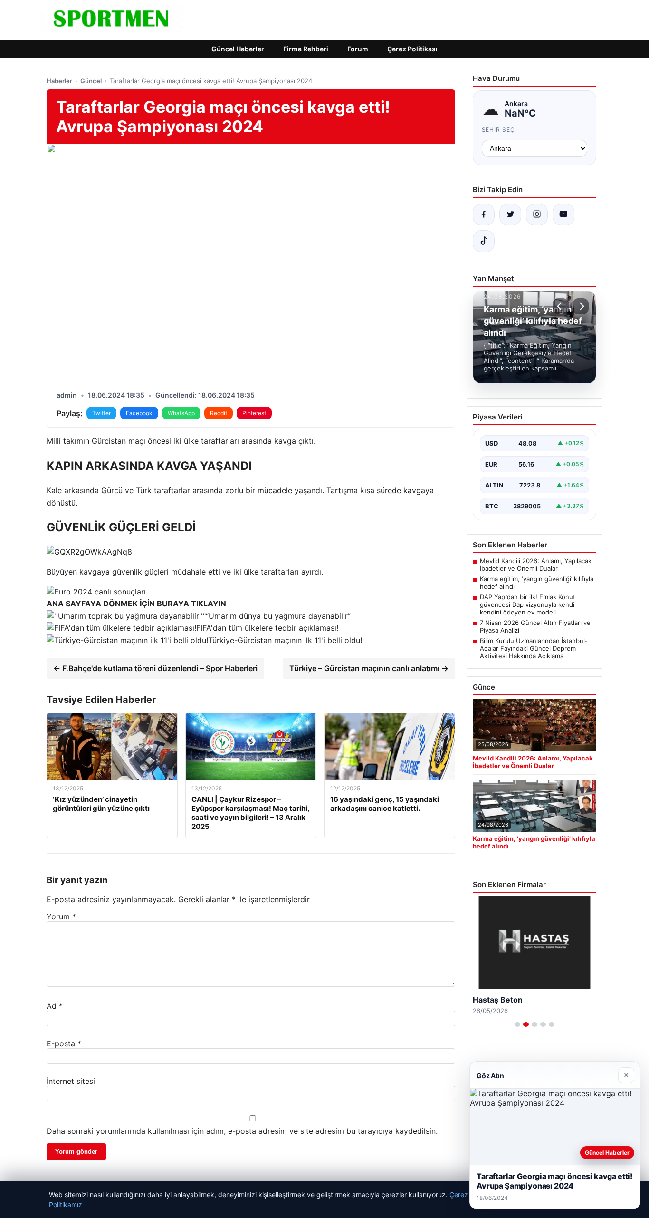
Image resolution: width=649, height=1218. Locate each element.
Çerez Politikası (412, 49)
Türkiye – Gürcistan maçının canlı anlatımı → (369, 668)
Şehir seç (498, 129)
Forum (357, 49)
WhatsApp (181, 413)
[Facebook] (484, 214)
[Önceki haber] (561, 306)
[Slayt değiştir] (517, 1024)
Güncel (91, 81)
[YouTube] (563, 214)
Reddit (218, 413)
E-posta (64, 1043)
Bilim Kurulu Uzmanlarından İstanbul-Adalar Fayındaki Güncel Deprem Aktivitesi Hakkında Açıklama (534, 648)
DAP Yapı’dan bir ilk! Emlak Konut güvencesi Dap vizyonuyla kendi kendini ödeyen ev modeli (527, 604)
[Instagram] (537, 214)
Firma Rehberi (305, 49)
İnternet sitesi (71, 1081)
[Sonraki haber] (581, 306)
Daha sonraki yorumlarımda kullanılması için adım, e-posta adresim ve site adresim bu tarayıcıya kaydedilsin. (242, 1131)
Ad (55, 1006)
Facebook (139, 413)
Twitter (101, 413)
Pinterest (254, 413)
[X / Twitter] (510, 214)
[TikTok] (484, 241)
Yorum (61, 916)
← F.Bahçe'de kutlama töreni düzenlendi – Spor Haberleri (155, 668)
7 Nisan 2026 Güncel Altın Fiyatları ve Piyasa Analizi (535, 626)
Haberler (59, 81)
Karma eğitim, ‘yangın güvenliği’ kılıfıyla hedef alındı (536, 582)
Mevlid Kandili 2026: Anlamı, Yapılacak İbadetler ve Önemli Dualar (536, 564)
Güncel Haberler (237, 49)
